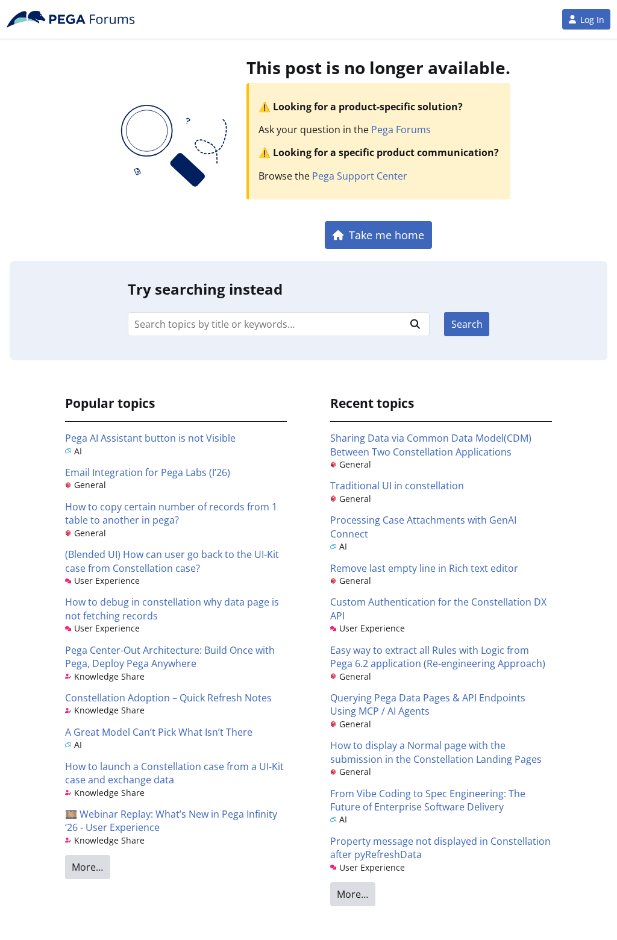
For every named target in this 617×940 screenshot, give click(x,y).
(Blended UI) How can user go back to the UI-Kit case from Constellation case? (172, 561)
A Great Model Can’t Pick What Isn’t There (158, 732)
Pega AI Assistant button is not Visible (150, 438)
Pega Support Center (359, 176)
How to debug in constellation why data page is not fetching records (172, 608)
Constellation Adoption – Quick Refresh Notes (168, 697)
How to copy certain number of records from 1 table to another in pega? (171, 513)
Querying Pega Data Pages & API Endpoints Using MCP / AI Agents (427, 704)
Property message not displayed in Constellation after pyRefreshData (440, 848)
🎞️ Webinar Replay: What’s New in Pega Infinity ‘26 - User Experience (171, 820)
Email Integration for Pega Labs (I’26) (147, 472)
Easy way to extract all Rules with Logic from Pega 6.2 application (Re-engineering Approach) (437, 657)
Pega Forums (401, 129)
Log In (592, 19)
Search (467, 324)
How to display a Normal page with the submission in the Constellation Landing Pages (436, 752)
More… (87, 867)
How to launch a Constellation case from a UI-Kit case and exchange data (174, 773)
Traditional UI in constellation (397, 485)
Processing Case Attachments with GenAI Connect (423, 526)
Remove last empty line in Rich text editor (424, 568)
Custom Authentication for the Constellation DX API (438, 608)
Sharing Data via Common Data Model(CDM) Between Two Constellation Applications (430, 444)
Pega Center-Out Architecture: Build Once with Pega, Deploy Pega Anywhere (170, 657)
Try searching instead (205, 289)
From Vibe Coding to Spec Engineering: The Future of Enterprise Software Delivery (427, 800)
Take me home (386, 234)
